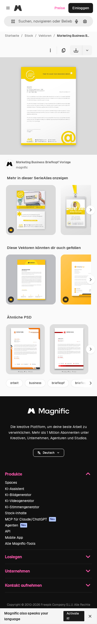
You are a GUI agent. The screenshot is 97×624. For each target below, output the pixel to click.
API (7, 531)
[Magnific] (48, 412)
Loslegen (13, 556)
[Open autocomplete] (11, 21)
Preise (59, 8)
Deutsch (48, 453)
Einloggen (80, 8)
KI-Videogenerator (19, 500)
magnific (22, 168)
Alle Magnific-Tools (20, 543)
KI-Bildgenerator (18, 494)
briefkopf (58, 383)
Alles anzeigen (55, 178)
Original (32, 66)
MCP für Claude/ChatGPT (30, 519)
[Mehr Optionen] (50, 50)
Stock (29, 36)
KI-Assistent (14, 488)
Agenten (15, 525)
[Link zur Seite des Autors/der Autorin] (9, 165)
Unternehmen (17, 571)
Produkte (13, 473)
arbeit (14, 383)
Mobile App (14, 537)
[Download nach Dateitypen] (87, 50)
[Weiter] (90, 210)
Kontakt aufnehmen (23, 585)
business (35, 383)
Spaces (11, 482)
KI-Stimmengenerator (22, 507)
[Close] (90, 616)
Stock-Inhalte (16, 513)
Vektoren (45, 36)
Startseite (12, 36)
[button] (48, 453)
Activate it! (73, 616)
